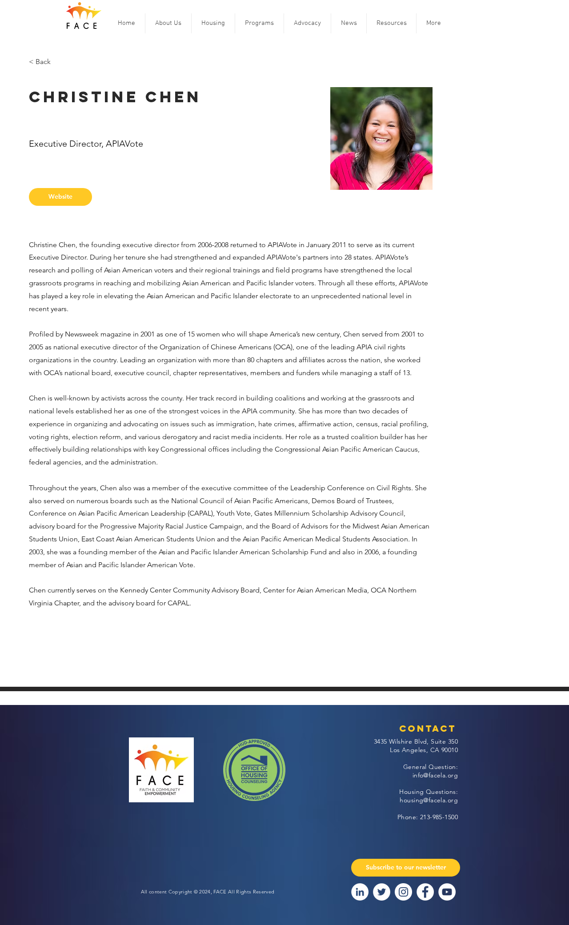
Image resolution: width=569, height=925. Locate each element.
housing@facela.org (429, 800)
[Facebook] (425, 892)
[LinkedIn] (360, 892)
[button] (168, 23)
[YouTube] (447, 892)
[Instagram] (403, 892)
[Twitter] (381, 892)
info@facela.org (435, 775)
